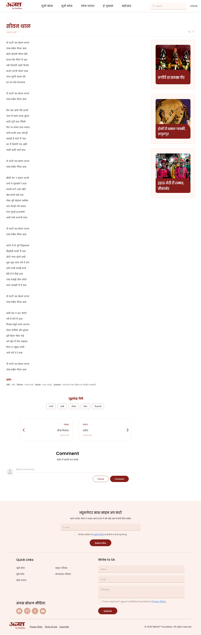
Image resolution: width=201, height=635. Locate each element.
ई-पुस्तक (108, 6)
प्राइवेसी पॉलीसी (98, 534)
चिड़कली (98, 406)
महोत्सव (126, 6)
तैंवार (85, 406)
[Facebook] (19, 611)
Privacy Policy (158, 601)
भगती (51, 406)
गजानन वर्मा (11, 32)
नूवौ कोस (66, 6)
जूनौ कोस (47, 6)
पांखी (62, 406)
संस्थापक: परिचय (63, 574)
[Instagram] (27, 611)
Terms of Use (51, 626)
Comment (119, 478)
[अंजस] (14, 6)
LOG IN (193, 6)
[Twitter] (35, 611)
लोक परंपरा (88, 6)
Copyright (64, 626)
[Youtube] (43, 611)
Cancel (100, 478)
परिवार (73, 406)
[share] (189, 31)
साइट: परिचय (61, 567)
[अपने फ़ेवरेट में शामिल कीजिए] (193, 31)
